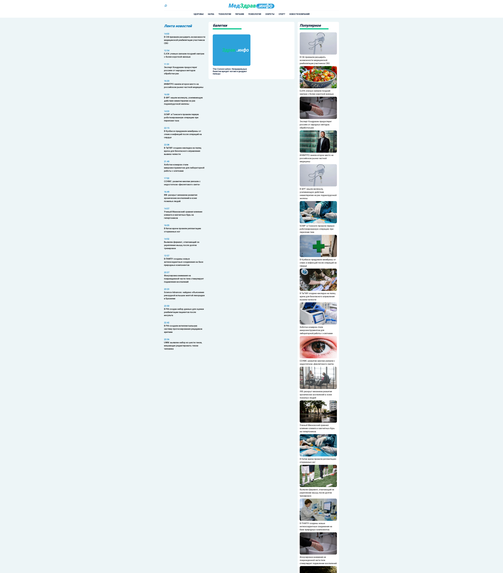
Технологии (224, 14)
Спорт (282, 14)
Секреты (269, 14)
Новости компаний (299, 14)
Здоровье (198, 14)
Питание (239, 14)
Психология (254, 14)
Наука (211, 14)
